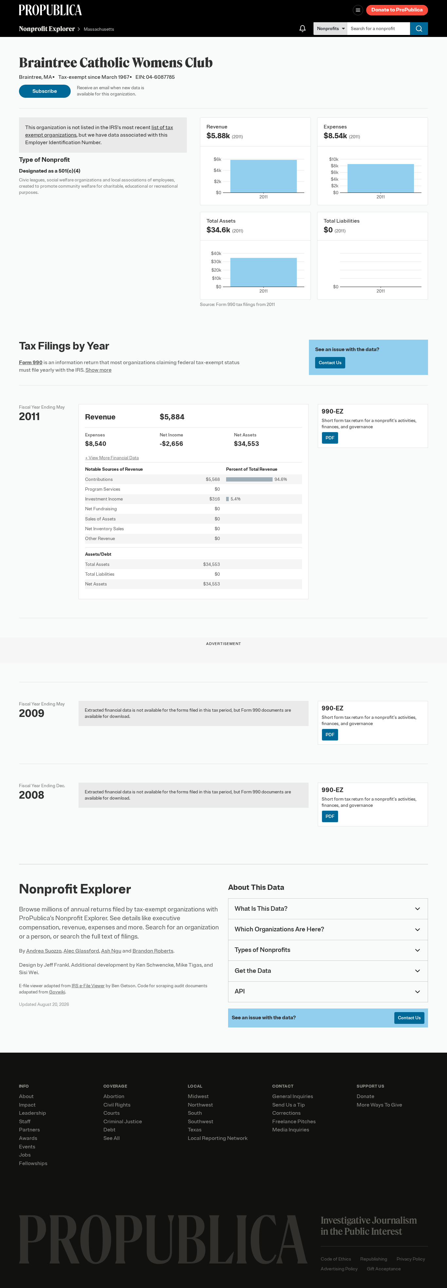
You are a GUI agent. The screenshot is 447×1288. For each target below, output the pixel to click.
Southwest (200, 1121)
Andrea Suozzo (44, 951)
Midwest (198, 1096)
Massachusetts (99, 29)
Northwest (200, 1105)
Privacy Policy (411, 1259)
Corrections (286, 1113)
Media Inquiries (290, 1130)
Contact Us (330, 362)
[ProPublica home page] (163, 1239)
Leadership (32, 1113)
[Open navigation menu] (358, 10)
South (195, 1113)
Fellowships (33, 1163)
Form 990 (31, 362)
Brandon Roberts (153, 951)
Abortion (113, 1096)
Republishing (373, 1259)
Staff (24, 1121)
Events (27, 1147)
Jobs (25, 1155)
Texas (195, 1130)
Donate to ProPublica (397, 10)
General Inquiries (292, 1096)
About (26, 1096)
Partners (29, 1130)
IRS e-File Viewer (88, 986)
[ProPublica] (50, 10)
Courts (111, 1113)
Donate (365, 1096)
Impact (27, 1105)
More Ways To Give (379, 1105)
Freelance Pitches (294, 1121)
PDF (330, 438)
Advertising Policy (339, 1269)
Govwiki (57, 992)
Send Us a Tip (288, 1105)
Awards (28, 1138)
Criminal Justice (122, 1121)
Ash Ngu (111, 951)
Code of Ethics (336, 1259)
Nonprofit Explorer (47, 29)
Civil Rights (117, 1105)
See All (111, 1138)
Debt (109, 1130)
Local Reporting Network (217, 1138)
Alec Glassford (81, 951)
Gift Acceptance (384, 1269)
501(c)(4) (69, 171)
